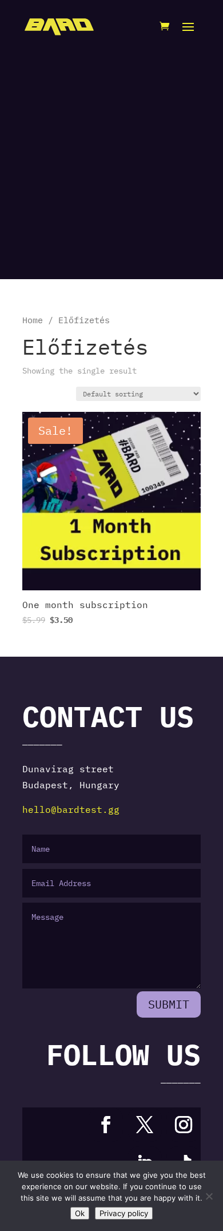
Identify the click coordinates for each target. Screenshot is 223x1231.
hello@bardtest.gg (71, 809)
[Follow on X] (145, 1124)
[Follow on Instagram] (183, 1124)
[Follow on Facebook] (106, 1124)
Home (32, 320)
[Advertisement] (111, 163)
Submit (168, 1004)
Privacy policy (123, 1213)
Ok (80, 1213)
